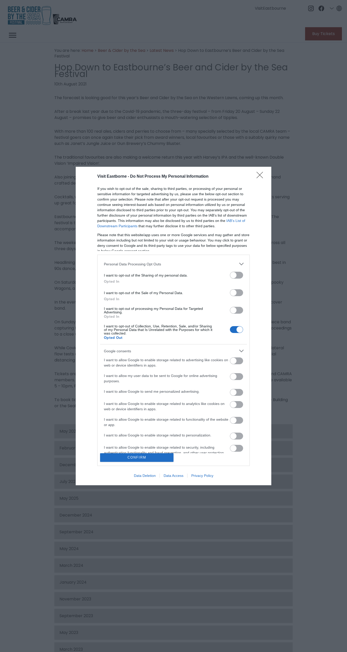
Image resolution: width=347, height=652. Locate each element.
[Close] (261, 176)
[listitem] (173, 264)
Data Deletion (145, 476)
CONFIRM (137, 457)
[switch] (236, 275)
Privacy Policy (202, 476)
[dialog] (173, 326)
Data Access (173, 476)
